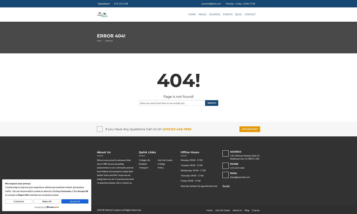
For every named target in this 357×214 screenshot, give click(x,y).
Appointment (250, 129)
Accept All (75, 201)
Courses (214, 14)
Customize (19, 201)
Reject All (46, 201)
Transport (143, 167)
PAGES (202, 14)
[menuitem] (192, 15)
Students (143, 163)
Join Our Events (165, 160)
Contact (250, 14)
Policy (161, 167)
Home (192, 14)
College (161, 163)
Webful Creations (113, 210)
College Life (144, 160)
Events (227, 14)
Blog (238, 14)
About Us (237, 210)
